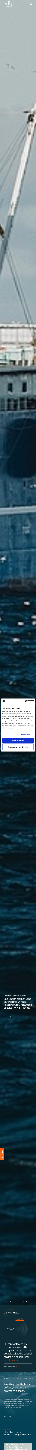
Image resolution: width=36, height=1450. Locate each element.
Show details (25, 734)
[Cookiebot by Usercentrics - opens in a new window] (25, 701)
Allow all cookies (18, 740)
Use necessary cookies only (18, 747)
